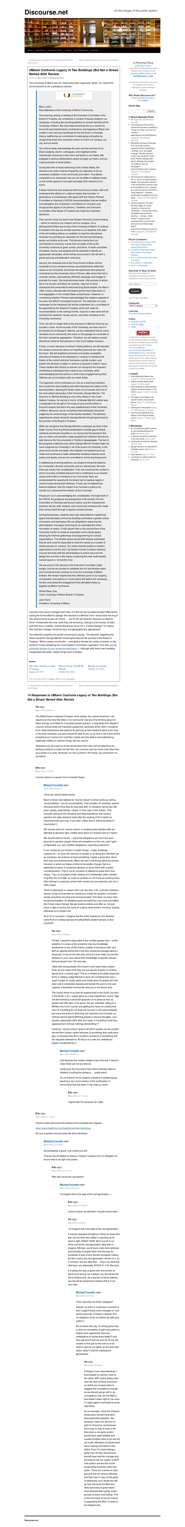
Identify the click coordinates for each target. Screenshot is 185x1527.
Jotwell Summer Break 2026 (142, 381)
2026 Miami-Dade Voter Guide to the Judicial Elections (143, 252)
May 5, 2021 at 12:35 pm (77, 1205)
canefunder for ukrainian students (144, 441)
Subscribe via (136, 321)
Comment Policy (55, 50)
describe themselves (146, 98)
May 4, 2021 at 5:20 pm (61, 934)
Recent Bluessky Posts (142, 116)
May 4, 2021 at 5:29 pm (69, 1054)
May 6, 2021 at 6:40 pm (93, 1365)
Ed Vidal (134, 249)
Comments (137, 324)
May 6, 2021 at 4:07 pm (85, 1295)
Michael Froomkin (57, 77)
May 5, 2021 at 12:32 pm (69, 1188)
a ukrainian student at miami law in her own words (143, 437)
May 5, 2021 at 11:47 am (45, 1117)
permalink (71, 679)
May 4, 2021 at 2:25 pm (53, 788)
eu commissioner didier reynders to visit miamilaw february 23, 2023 (144, 431)
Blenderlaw (136, 425)
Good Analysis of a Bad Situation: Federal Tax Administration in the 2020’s (144, 389)
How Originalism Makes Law (142, 376)
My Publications (81, 50)
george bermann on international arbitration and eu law (144, 447)
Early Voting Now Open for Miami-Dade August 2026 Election (143, 244)
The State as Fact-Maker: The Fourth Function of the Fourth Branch (142, 399)
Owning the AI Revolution (141, 407)
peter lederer (136, 454)
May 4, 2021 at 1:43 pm (45, 771)
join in (146, 100)
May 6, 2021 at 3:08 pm (77, 1223)
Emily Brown (136, 262)
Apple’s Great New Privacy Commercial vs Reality (99, 60)
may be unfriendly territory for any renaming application (73, 646)
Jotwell (134, 373)
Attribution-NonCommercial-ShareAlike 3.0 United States (141, 350)
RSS (144, 321)
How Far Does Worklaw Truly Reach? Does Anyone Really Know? (142, 415)
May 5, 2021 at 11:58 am (53, 1144)
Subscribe (135, 291)
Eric (132, 257)
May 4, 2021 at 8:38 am (45, 710)
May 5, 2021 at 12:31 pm (61, 1170)
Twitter (133, 327)
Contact (68, 50)
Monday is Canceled (97, 666)
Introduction (40, 50)
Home (30, 50)
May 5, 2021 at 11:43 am (77, 1096)
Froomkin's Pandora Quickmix (140, 313)
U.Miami (51, 679)
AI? (132, 119)
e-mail (150, 76)
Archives (94, 50)
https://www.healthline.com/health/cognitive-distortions (63, 1128)
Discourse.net (46, 11)
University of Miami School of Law (143, 73)
